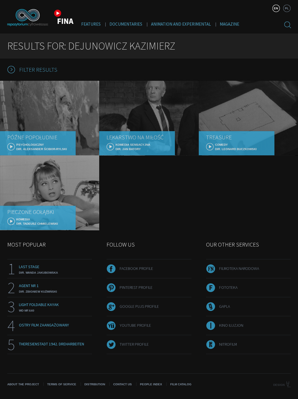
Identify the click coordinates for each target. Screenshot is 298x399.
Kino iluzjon (231, 325)
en (276, 8)
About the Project (23, 384)
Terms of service (61, 384)
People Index (151, 384)
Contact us (122, 384)
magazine (229, 24)
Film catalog (180, 384)
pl (287, 8)
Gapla (224, 306)
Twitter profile (134, 344)
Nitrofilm (228, 344)
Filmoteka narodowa (239, 268)
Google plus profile (139, 306)
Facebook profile (136, 268)
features (91, 24)
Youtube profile (135, 325)
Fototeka (228, 287)
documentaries (125, 24)
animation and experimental (181, 24)
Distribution (94, 384)
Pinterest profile (136, 287)
